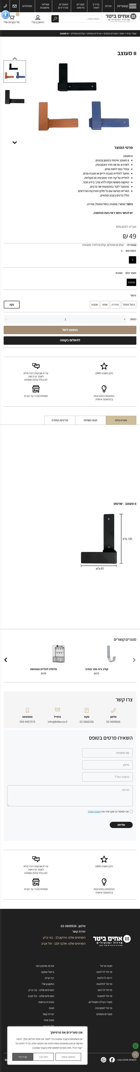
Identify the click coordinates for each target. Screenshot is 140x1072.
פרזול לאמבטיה (103, 1008)
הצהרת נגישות (46, 1002)
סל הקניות (48, 1026)
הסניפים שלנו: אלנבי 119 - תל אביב (63, 943)
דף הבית (49, 978)
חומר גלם (131, 273)
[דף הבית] (121, 18)
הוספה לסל (70, 330)
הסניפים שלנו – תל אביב (41, 996)
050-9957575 (27, 721)
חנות (122, 33)
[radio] (132, 260)
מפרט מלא (121, 420)
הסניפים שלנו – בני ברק (41, 990)
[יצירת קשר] (15, 6)
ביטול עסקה (47, 972)
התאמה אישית (68, 1056)
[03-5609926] (5, 6)
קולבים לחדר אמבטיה (94, 245)
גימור (133, 295)
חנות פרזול (106, 966)
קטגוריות (122, 6)
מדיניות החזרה (60, 420)
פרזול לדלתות (104, 972)
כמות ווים (131, 250)
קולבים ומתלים (78, 33)
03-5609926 (113, 721)
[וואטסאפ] (103, 1060)
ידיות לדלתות (104, 978)
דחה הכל (43, 1056)
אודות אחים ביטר (45, 966)
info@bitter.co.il (57, 721)
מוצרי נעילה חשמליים (100, 1002)
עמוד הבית (131, 33)
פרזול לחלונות (104, 984)
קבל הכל (22, 1056)
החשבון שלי (48, 984)
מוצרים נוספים (110, 33)
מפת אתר (48, 1020)
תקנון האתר (94, 811)
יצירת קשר (78, 931)
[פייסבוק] (112, 1060)
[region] (47, 1045)
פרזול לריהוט (105, 990)
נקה (11, 304)
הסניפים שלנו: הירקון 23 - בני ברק (64, 937)
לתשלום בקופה (70, 340)
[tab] (121, 420)
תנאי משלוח (90, 420)
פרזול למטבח (104, 996)
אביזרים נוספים (94, 33)
